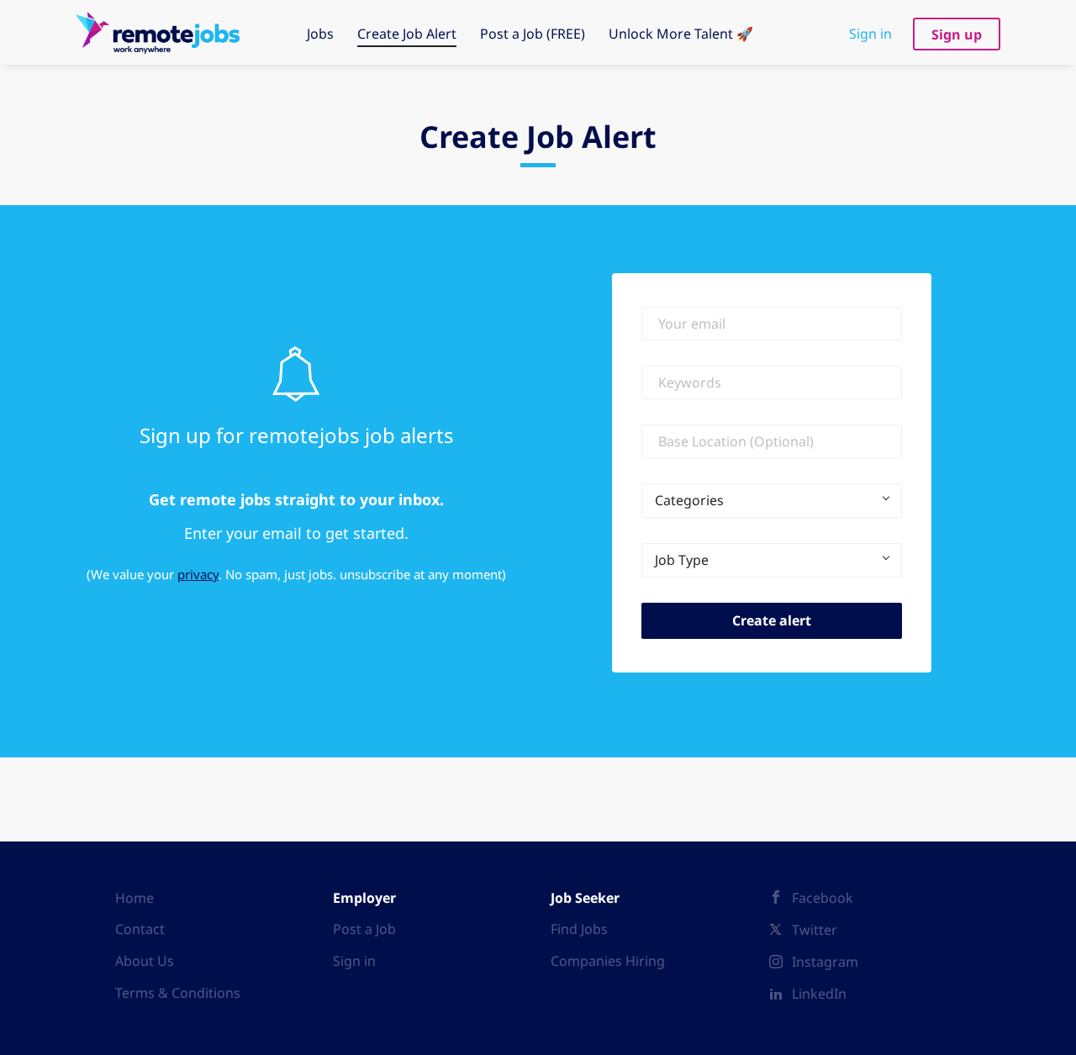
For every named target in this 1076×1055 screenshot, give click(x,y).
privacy (198, 574)
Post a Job (364, 929)
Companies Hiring (608, 961)
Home (134, 898)
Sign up (956, 34)
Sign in (870, 33)
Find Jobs (579, 929)
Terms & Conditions (177, 993)
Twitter (814, 929)
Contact (140, 929)
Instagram (825, 961)
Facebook (822, 898)
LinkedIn (819, 993)
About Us (144, 961)
